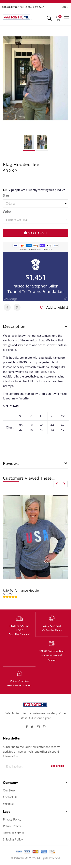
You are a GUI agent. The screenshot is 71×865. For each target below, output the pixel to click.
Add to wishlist (57, 307)
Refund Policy (12, 826)
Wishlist (8, 803)
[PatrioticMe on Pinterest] (44, 726)
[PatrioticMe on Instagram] (38, 726)
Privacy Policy (12, 819)
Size (6, 195)
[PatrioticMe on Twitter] (32, 726)
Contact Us (10, 797)
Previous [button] (56, 484)
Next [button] (64, 484)
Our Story (9, 790)
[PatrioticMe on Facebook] (26, 726)
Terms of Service (13, 832)
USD (64, 7)
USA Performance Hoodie (21, 590)
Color (7, 212)
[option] (35, 78)
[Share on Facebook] (7, 307)
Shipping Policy (13, 839)
